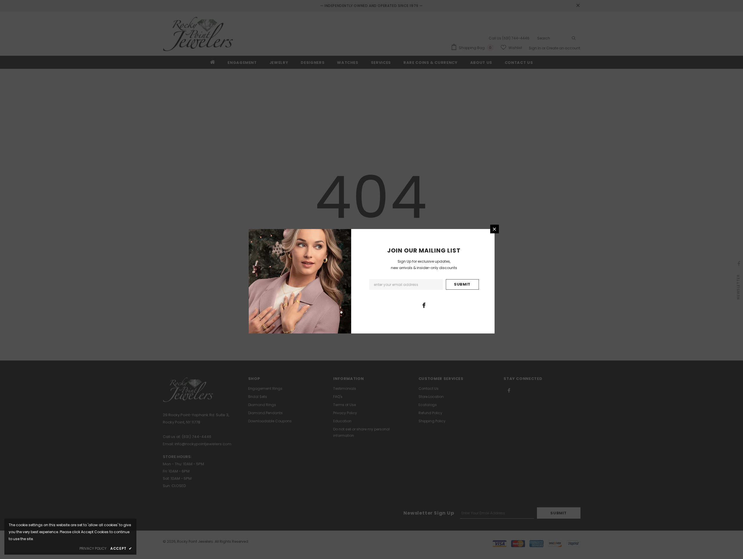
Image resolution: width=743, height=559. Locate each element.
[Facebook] (423, 305)
